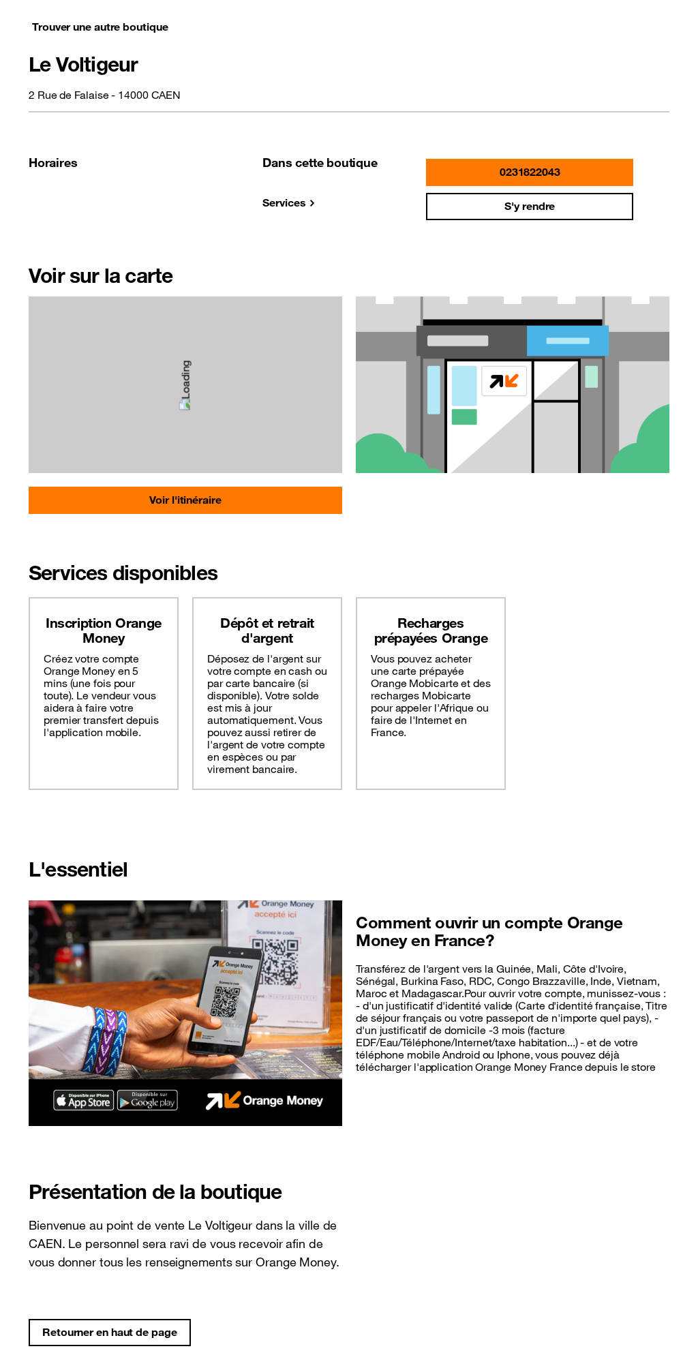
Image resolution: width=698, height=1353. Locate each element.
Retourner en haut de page (109, 1332)
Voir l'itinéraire (185, 499)
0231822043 (530, 172)
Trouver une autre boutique (100, 26)
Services (283, 202)
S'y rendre (529, 206)
